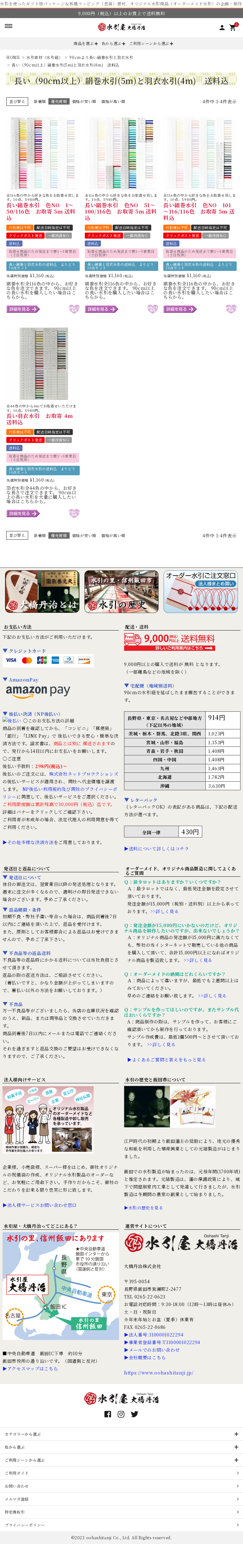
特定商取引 (15, 1512)
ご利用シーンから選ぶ (149, 43)
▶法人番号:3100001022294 (153, 1334)
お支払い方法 (18, 627)
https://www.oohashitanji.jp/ (159, 1372)
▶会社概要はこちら (145, 1357)
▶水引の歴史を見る (143, 1208)
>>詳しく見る (164, 911)
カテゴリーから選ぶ (23, 1434)
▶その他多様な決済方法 (28, 842)
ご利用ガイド (17, 1473)
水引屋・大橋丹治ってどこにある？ (41, 1226)
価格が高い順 (113, 101)
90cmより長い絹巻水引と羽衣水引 (101, 57)
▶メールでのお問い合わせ (152, 1350)
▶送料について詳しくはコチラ (156, 848)
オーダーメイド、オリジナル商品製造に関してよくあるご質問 (180, 870)
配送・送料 (137, 627)
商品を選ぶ (84, 43)
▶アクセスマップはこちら (30, 1368)
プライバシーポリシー (25, 1525)
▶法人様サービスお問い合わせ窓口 (40, 1205)
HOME (13, 57)
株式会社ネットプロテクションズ (84, 774)
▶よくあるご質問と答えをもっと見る (166, 1059)
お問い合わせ (17, 1486)
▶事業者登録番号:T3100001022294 (162, 1342)
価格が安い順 (84, 101)
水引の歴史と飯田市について (155, 1079)
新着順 (40, 101)
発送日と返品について (27, 868)
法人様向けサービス (25, 1079)
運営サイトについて (146, 1226)
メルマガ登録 (17, 1499)
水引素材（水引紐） (45, 57)
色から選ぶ (112, 43)
